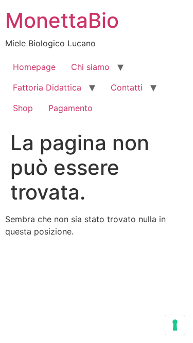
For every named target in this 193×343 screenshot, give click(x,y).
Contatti (127, 87)
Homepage (34, 67)
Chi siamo (90, 67)
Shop (23, 108)
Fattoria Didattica (47, 87)
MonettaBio (62, 20)
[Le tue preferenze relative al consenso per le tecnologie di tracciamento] (175, 325)
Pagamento (70, 108)
